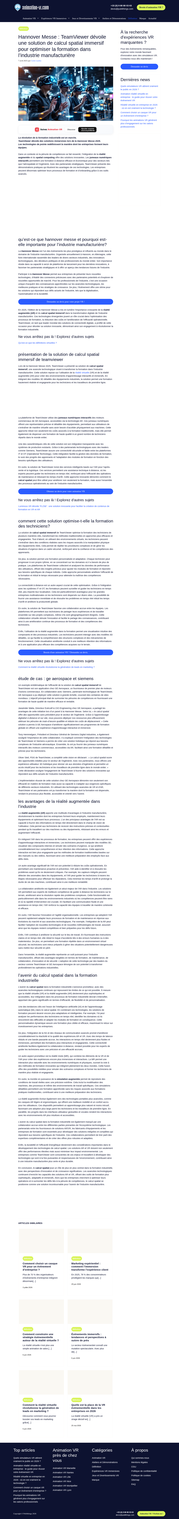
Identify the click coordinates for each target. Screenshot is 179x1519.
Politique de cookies (141, 1475)
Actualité (152, 18)
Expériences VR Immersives (53, 18)
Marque (142, 18)
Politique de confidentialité (144, 1471)
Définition (132, 18)
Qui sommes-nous (140, 1458)
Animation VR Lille (62, 1477)
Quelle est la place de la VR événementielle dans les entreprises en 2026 (88, 1407)
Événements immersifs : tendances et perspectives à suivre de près (88, 1337)
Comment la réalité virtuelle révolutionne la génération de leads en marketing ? (56, 667)
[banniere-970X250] (65, 411)
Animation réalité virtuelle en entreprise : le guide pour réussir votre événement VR (139, 97)
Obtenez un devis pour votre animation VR (66, 491)
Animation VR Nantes (63, 1472)
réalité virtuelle (82, 372)
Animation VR (29, 18)
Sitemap (135, 1480)
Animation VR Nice (62, 1481)
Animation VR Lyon (62, 1490)
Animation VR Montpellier (65, 1486)
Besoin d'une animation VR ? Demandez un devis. (65, 652)
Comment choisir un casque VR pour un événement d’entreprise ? (40, 1266)
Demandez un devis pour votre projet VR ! (66, 301)
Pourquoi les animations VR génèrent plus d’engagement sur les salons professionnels (139, 123)
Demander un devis (139, 66)
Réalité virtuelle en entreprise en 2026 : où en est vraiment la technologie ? (29, 1479)
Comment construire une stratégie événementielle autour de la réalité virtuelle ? (41, 1337)
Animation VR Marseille (64, 1468)
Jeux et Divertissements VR (84, 18)
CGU (133, 1466)
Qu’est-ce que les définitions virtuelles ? (37, 343)
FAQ (133, 1484)
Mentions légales (139, 1462)
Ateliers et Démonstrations (114, 18)
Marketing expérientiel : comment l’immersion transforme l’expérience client (89, 1266)
